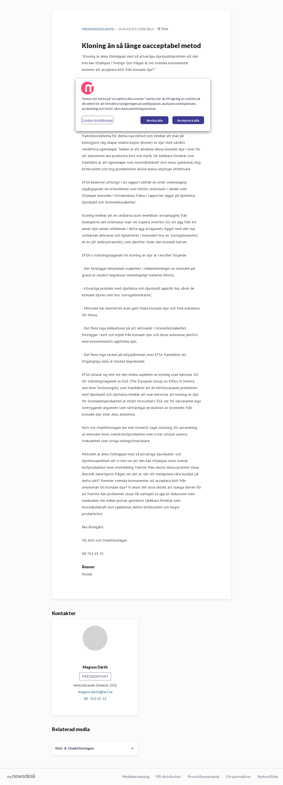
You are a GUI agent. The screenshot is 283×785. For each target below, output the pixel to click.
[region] (143, 105)
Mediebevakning (135, 776)
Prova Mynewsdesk (203, 776)
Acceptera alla (188, 120)
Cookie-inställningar (97, 120)
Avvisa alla (154, 120)
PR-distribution (168, 776)
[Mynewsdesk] (21, 776)
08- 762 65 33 (95, 698)
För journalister (238, 776)
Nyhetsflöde (268, 776)
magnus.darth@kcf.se (95, 691)
